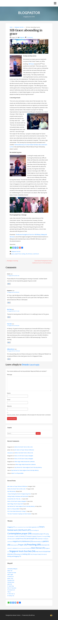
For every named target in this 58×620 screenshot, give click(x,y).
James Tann (10, 578)
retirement (45, 545)
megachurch (18, 541)
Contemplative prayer (19, 533)
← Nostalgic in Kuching (12, 260)
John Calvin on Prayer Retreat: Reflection (24, 450)
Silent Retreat (38, 548)
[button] (55, 3)
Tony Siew (9, 323)
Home (11, 27)
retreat (9, 548)
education (12, 536)
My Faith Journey (11, 491)
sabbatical (16, 548)
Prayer (22, 545)
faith (18, 536)
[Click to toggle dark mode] (52, 615)
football (30, 536)
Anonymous (10, 452)
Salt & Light (10, 574)
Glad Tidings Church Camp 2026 (15, 504)
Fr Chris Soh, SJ (11, 593)
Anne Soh (9, 584)
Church (26, 530)
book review (18, 527)
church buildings (35, 530)
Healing (45, 536)
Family (24, 536)
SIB (26, 254)
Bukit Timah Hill (24, 527)
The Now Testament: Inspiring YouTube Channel (19, 513)
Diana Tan (9, 570)
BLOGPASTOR (29, 12)
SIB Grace (31, 64)
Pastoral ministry (38, 541)
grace (12, 254)
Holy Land (13, 538)
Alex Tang (9, 309)
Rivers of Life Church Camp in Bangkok (24, 455)
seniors (21, 548)
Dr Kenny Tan (10, 595)
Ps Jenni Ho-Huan (11, 572)
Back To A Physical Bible (17, 473)
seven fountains (27, 548)
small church (36, 254)
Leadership (40, 538)
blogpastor (22, 37)
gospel (35, 536)
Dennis (25, 364)
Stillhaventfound (10, 349)
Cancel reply (34, 365)
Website (9, 406)
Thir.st (9, 591)
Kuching (23, 254)
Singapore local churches (22, 551)
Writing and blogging (14, 556)
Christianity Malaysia (12, 568)
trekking (26, 554)
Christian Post (10, 580)
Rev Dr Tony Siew (11, 588)
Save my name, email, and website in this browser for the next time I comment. (29, 415)
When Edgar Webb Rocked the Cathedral (24, 461)
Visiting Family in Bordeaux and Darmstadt (17, 496)
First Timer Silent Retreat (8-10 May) (16, 511)
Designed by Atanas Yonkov (13, 615)
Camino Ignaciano (33, 527)
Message (9, 374)
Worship (44, 554)
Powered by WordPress (28, 615)
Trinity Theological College (36, 554)
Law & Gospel (31, 538)
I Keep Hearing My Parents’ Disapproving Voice (19, 494)
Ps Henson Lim (11, 590)
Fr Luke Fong (10, 586)
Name (8, 393)
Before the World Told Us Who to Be (24, 447)
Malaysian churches (19, 27)
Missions (28, 541)
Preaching (34, 544)
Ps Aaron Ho (10, 576)
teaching (19, 554)
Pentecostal (14, 545)
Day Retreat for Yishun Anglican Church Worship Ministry (28, 467)
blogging (11, 527)
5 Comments (30, 37)
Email (8, 399)
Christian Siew (10, 582)
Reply (9, 283)
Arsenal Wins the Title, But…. (14, 499)
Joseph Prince (18, 254)
